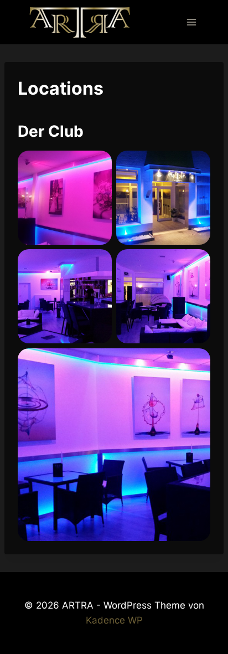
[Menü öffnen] (191, 21)
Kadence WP (114, 620)
